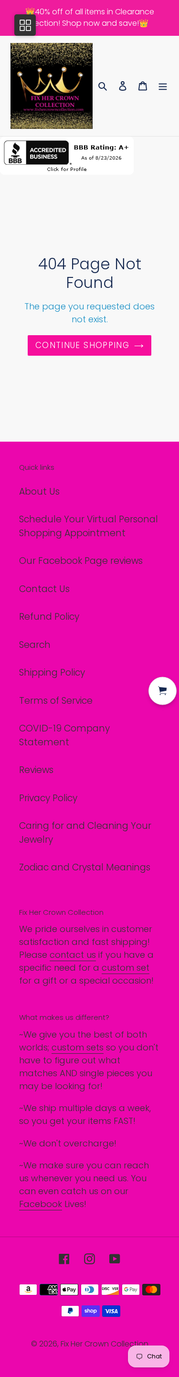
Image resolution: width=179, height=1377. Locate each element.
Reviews (36, 769)
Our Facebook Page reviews (81, 560)
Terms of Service (56, 700)
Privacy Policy (48, 798)
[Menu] (163, 86)
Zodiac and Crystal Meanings (84, 867)
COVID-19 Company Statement (64, 735)
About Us (39, 491)
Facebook (40, 1204)
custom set (125, 968)
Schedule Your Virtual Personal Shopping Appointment (88, 526)
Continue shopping (82, 345)
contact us (73, 955)
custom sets (78, 1047)
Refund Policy (49, 616)
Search (35, 644)
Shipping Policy (52, 672)
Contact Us (44, 589)
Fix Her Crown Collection (104, 1343)
